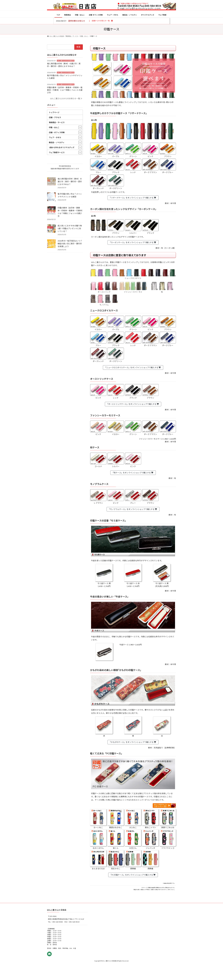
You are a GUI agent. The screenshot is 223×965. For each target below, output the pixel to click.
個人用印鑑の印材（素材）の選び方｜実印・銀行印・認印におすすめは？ (70, 181)
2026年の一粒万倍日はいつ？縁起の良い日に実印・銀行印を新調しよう (70, 243)
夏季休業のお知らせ (76, 21)
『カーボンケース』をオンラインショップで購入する (131, 242)
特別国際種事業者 (65, 166)
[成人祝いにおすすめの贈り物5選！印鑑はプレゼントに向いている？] (51, 228)
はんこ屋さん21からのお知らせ (65, 60)
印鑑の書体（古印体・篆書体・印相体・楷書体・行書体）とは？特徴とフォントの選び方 (64, 90)
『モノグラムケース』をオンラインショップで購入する (131, 509)
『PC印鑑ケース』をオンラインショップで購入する (131, 875)
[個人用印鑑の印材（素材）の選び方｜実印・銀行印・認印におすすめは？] (51, 181)
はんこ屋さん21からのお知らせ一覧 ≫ (66, 98)
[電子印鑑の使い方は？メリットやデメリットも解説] (51, 196)
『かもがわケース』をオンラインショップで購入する (131, 742)
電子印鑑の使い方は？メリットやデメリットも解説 (70, 195)
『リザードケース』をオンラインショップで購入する (131, 198)
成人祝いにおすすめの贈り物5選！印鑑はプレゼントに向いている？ (70, 228)
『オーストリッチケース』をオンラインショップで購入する (131, 404)
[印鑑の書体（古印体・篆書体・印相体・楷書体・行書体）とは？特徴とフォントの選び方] (51, 210)
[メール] (49, 954)
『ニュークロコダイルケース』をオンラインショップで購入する (131, 367)
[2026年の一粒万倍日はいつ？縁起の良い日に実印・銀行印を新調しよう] (51, 243)
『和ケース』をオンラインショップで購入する (131, 472)
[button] (101, 20)
